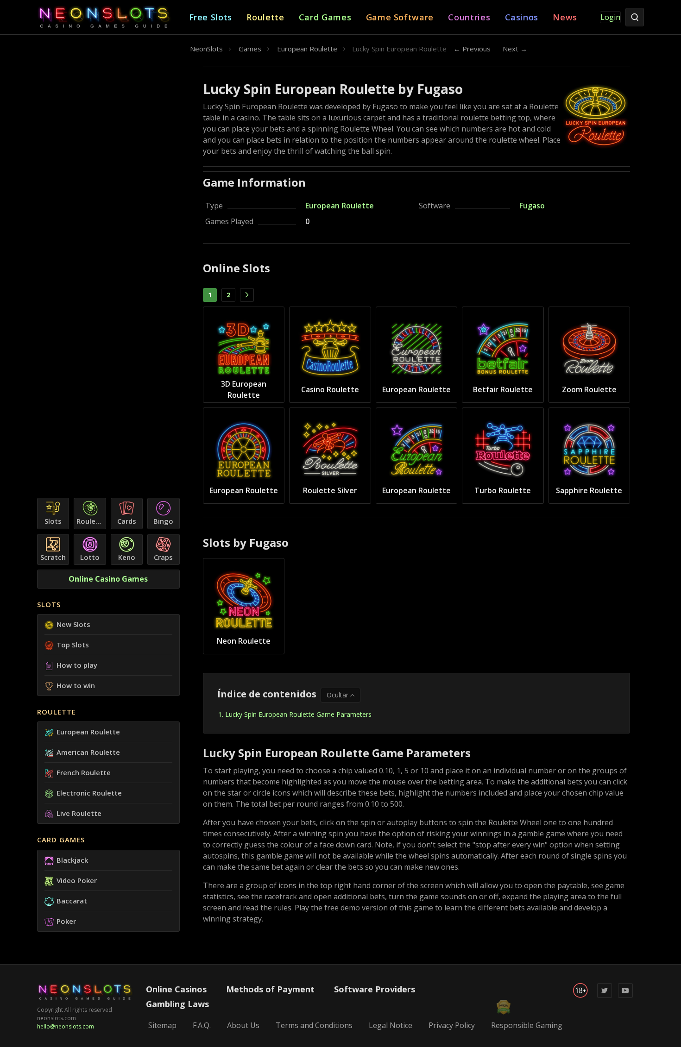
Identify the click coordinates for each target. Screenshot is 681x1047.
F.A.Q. (202, 1025)
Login (610, 17)
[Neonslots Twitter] (604, 995)
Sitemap (162, 1025)
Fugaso (532, 206)
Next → (515, 48)
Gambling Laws (177, 1003)
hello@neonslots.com (65, 1026)
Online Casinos (176, 989)
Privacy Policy (452, 1025)
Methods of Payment (270, 989)
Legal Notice (390, 1025)
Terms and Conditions (314, 1025)
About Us (243, 1025)
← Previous (472, 48)
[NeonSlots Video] (625, 995)
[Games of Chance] (113, 17)
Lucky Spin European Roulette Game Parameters (298, 714)
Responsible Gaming (526, 1025)
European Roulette (339, 206)
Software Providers (374, 989)
